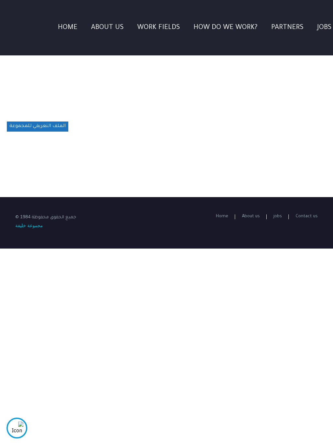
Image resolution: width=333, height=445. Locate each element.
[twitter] (140, 216)
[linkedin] (132, 216)
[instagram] (149, 216)
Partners (287, 28)
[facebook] (124, 216)
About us (107, 28)
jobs (277, 216)
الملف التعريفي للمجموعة (37, 126)
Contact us (307, 216)
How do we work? (225, 28)
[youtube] (157, 216)
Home (67, 28)
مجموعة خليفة (29, 225)
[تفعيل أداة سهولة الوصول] (17, 428)
